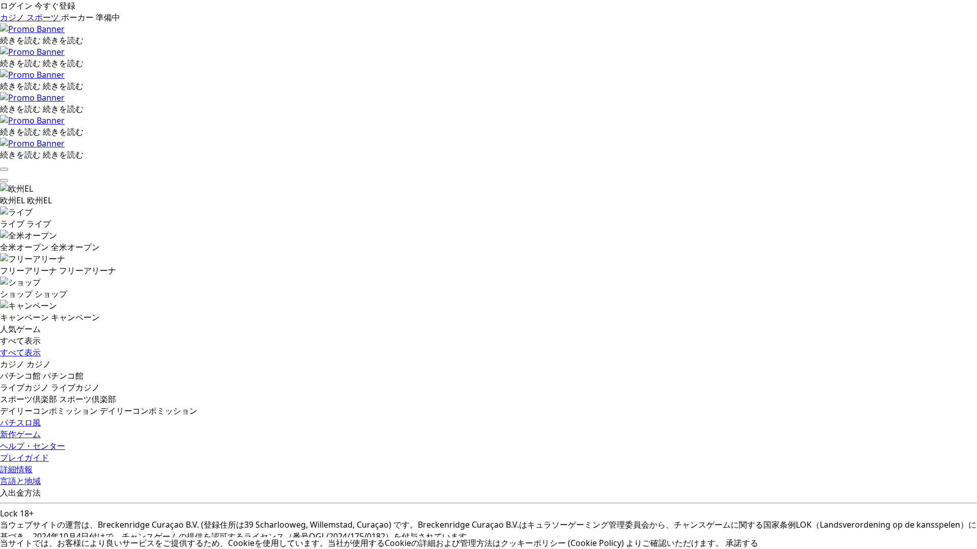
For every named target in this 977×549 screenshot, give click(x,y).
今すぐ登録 (55, 5)
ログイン (17, 5)
